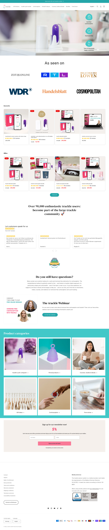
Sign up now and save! (54, 443)
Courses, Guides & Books (88, 372)
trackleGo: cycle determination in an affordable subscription (42, 137)
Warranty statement (9, 488)
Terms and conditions (9, 485)
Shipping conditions (9, 490)
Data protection (8, 482)
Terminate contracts (9, 493)
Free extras (87, 412)
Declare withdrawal (11, 502)
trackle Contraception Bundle (37, 183)
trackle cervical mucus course (89, 136)
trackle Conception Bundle (62, 183)
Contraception (53, 412)
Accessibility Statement (9, 495)
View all (54, 194)
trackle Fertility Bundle (87, 183)
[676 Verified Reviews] (54, 268)
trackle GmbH (10, 526)
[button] (97, 6)
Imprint (5, 477)
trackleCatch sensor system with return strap (15, 136)
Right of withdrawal (9, 480)
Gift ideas (20, 412)
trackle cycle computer (19, 372)
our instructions (94, 488)
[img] (55, 229)
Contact (6, 475)
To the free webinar (50, 314)
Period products (54, 372)
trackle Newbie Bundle (61, 136)
